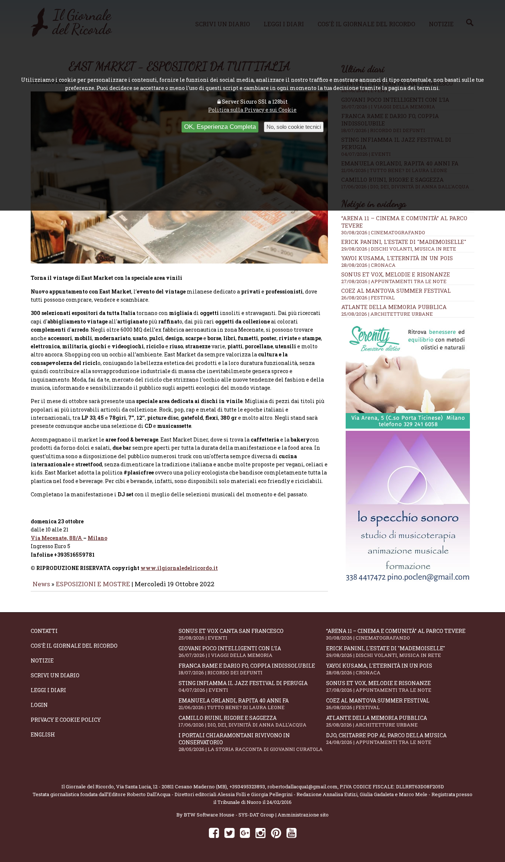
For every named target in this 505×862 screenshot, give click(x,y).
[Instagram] (260, 833)
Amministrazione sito (303, 814)
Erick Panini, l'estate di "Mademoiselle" (403, 241)
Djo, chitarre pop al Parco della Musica (386, 738)
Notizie (42, 660)
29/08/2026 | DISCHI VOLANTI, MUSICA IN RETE (398, 248)
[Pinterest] (276, 833)
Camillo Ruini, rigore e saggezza (242, 721)
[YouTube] (291, 833)
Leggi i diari (48, 690)
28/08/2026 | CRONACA (368, 265)
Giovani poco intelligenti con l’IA (230, 651)
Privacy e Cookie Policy (66, 719)
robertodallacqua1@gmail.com (302, 786)
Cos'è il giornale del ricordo (74, 645)
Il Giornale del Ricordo (87, 786)
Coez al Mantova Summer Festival (396, 290)
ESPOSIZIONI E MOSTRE (93, 584)
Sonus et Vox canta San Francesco (231, 634)
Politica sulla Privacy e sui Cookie (252, 109)
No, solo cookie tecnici (294, 127)
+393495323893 (247, 786)
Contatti (44, 630)
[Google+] (245, 833)
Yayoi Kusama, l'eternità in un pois (397, 258)
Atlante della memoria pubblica (394, 307)
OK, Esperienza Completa (220, 126)
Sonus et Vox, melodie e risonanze (395, 274)
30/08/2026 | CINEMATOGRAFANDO (383, 232)
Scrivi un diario (55, 675)
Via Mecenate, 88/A (57, 537)
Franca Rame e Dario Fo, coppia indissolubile (247, 669)
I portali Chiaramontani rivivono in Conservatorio (251, 742)
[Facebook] (214, 833)
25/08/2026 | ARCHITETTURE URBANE (387, 314)
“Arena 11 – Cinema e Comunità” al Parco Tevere (395, 634)
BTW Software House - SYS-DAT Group (229, 814)
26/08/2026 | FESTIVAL (368, 297)
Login (39, 704)
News (41, 584)
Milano (97, 537)
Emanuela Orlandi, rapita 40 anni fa (234, 704)
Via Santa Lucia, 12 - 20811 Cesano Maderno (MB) (171, 786)
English (43, 734)
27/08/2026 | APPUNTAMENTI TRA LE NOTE (394, 281)
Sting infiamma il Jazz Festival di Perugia (243, 686)
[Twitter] (229, 833)
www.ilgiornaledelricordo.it (179, 567)
